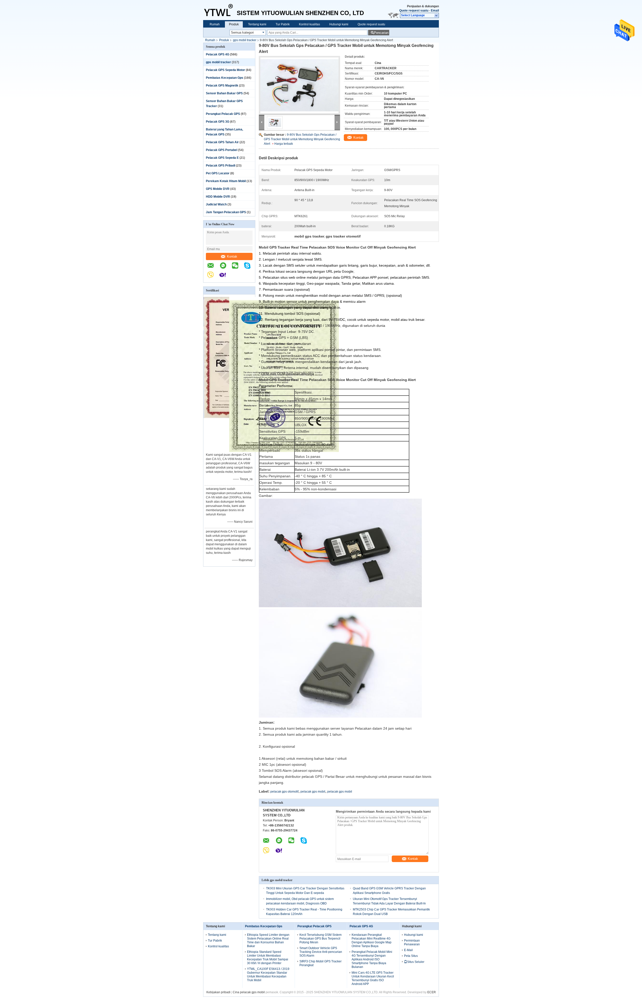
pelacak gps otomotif (284, 791)
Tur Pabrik (283, 24)
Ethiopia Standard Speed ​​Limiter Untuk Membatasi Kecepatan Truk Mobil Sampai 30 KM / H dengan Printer (267, 957)
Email (435, 10)
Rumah (215, 24)
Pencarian (381, 33)
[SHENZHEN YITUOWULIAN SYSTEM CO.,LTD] (220, 10)
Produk (234, 24)
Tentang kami (257, 24)
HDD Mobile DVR (218, 196)
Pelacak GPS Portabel (221, 150)
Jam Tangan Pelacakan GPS (226, 212)
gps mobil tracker (244, 40)
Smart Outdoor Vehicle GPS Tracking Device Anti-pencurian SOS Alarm (320, 951)
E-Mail (408, 950)
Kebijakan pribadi (218, 992)
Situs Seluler (415, 962)
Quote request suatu (413, 10)
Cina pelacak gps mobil (249, 992)
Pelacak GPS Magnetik (222, 85)
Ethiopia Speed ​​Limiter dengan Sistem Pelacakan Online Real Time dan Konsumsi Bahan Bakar (268, 940)
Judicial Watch (216, 204)
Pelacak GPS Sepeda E (222, 158)
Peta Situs (411, 956)
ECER (431, 992)
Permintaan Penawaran (412, 942)
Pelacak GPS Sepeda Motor (225, 70)
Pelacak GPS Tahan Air (222, 142)
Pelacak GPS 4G (217, 54)
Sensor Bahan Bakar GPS (224, 93)
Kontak (232, 256)
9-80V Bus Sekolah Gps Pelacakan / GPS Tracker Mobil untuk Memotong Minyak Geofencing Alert (302, 139)
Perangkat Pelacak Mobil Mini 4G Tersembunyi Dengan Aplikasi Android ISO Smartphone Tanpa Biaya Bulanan (372, 959)
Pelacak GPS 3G (217, 121)
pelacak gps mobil (312, 791)
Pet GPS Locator (217, 173)
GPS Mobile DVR (217, 189)
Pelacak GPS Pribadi (220, 165)
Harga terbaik (283, 143)
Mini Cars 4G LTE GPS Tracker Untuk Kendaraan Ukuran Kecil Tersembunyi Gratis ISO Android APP (373, 978)
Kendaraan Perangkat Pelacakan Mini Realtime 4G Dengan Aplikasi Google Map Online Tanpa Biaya (371, 940)
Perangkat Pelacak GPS (223, 114)
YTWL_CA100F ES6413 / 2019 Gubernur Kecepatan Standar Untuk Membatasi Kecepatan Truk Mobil (268, 974)
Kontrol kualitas (309, 24)
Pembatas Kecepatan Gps (224, 78)
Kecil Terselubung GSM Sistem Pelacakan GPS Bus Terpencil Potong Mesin (320, 938)
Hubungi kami (338, 24)
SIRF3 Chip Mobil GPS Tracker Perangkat (320, 963)
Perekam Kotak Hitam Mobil (226, 181)
